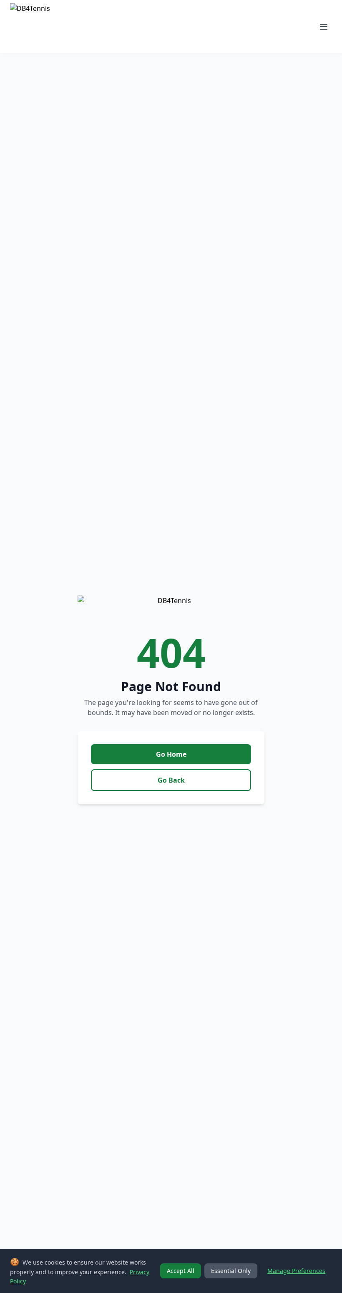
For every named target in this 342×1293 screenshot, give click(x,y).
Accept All (180, 1271)
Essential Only (231, 1271)
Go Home (171, 754)
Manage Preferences (296, 1271)
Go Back (171, 780)
